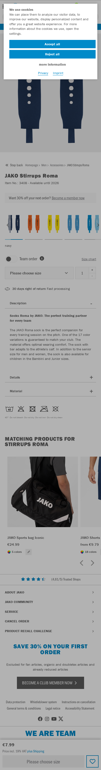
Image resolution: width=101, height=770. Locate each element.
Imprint (58, 73)
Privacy (43, 73)
